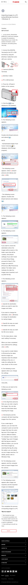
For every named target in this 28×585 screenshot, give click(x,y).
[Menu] (26, 2)
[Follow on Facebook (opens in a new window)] (10, 571)
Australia (7, 575)
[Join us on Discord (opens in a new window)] (16, 571)
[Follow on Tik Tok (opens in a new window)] (5, 571)
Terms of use (10, 578)
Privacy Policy (4, 578)
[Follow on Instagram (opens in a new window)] (2, 571)
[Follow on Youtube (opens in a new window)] (8, 571)
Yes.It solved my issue (8, 515)
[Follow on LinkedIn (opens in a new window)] (13, 571)
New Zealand (12, 575)
